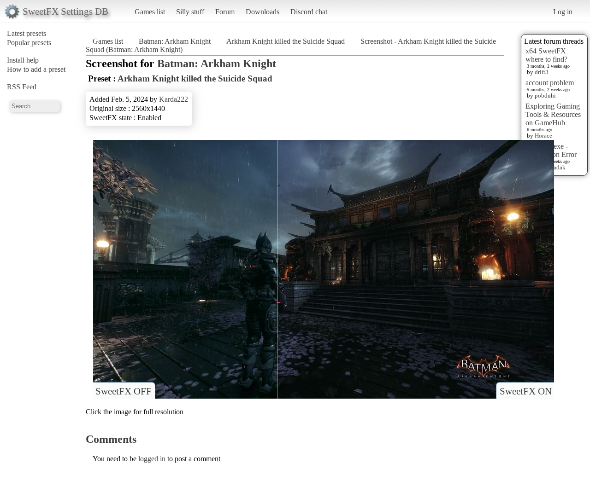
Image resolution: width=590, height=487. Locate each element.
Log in (562, 12)
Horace (543, 135)
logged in (151, 459)
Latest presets (26, 33)
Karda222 (173, 99)
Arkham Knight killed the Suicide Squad (285, 41)
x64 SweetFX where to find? (546, 55)
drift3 (542, 72)
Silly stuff (190, 12)
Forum (225, 12)
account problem (549, 83)
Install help (23, 60)
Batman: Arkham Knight (175, 41)
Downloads (262, 12)
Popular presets (29, 42)
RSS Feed (21, 87)
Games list (150, 12)
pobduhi (545, 95)
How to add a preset (36, 69)
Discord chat (308, 12)
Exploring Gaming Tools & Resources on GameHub (553, 114)
